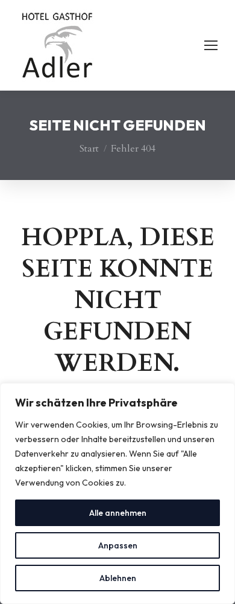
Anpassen (117, 545)
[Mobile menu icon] (211, 45)
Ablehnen (117, 578)
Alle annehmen (117, 512)
